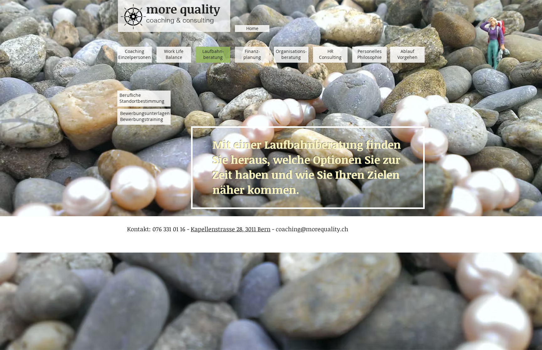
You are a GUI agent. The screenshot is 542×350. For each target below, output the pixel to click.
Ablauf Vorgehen (407, 54)
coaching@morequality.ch (312, 229)
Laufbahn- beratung (213, 54)
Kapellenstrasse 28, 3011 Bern (230, 229)
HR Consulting (330, 54)
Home (252, 28)
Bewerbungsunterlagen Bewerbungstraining (145, 116)
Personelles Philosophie (369, 54)
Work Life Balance (173, 54)
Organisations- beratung (291, 54)
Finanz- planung (252, 54)
